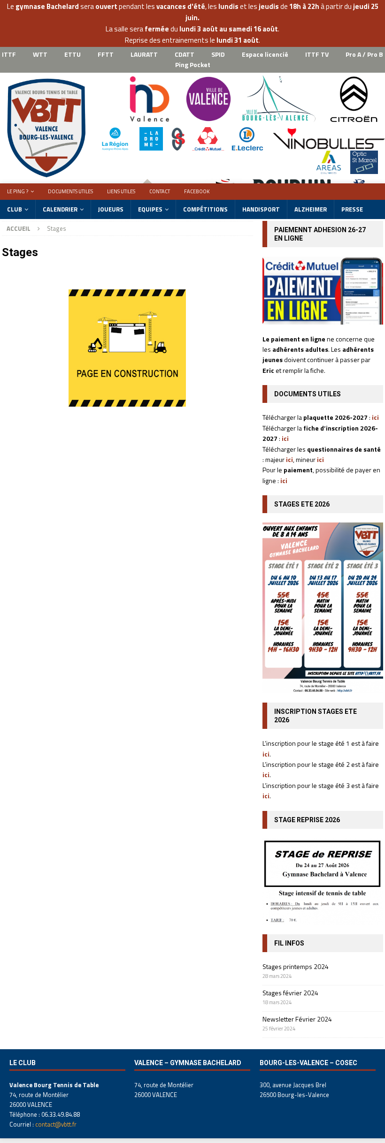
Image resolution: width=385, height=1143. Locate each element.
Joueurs (110, 209)
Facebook (196, 191)
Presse (352, 209)
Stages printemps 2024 (295, 966)
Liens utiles (121, 191)
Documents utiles (70, 191)
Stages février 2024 (290, 993)
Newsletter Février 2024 (297, 1019)
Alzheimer (310, 209)
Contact (159, 191)
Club (14, 209)
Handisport (261, 209)
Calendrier (60, 209)
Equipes (150, 209)
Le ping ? (17, 191)
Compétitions (205, 209)
